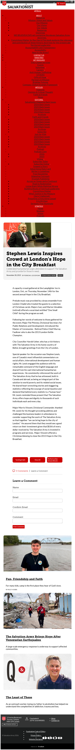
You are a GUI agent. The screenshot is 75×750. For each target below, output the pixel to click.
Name (16, 487)
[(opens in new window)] (27, 719)
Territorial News (49, 275)
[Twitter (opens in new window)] (50, 738)
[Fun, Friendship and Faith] (37, 570)
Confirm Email (20, 507)
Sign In (43, 4)
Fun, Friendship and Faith (24, 579)
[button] (20, 460)
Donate (49, 4)
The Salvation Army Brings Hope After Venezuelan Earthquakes (33, 638)
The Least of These (19, 697)
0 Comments (22, 471)
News (60, 275)
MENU (67, 1)
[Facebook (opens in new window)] (44, 738)
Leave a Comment (39, 471)
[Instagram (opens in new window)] (60, 738)
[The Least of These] (37, 688)
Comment (18, 517)
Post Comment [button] (18, 527)
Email (15, 497)
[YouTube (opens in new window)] (55, 738)
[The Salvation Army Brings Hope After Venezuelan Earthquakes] (37, 627)
